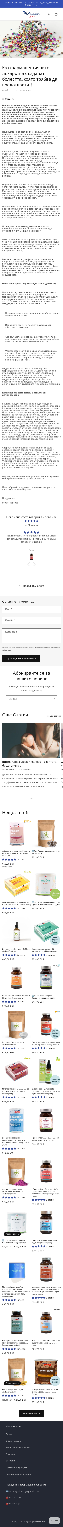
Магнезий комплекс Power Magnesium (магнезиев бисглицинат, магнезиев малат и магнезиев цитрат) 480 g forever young (16, 1291)
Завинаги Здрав (24, 1522)
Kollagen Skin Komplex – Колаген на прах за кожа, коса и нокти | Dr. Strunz (16, 853)
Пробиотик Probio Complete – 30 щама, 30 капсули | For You (45, 1139)
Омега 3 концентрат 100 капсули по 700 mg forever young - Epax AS (46, 1043)
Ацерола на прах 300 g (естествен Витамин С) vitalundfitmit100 (12, 1191)
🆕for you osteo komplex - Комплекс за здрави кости (43, 996)
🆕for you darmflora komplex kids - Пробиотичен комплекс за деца (46, 903)
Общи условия (13, 1441)
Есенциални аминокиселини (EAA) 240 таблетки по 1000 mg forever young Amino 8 (15, 1342)
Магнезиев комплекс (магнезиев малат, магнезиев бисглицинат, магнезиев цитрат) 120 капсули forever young (46, 1290)
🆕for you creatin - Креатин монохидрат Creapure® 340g (14, 1241)
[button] (6, 14)
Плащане (11, 1454)
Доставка (10, 1460)
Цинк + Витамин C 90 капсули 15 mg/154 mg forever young (45, 1241)
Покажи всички (53, 716)
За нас (9, 1434)
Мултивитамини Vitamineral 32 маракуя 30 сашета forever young (16, 903)
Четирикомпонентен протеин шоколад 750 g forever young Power (45, 1391)
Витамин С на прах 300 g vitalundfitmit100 (13, 1043)
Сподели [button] (9, 99)
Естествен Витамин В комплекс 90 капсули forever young (16, 996)
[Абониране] (54, 698)
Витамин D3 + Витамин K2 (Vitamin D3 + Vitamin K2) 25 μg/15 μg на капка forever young (46, 1091)
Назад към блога (34, 586)
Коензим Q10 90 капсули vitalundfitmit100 (12, 1390)
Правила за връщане (17, 1467)
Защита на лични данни (18, 1447)
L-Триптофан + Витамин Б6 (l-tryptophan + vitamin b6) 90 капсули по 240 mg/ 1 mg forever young (45, 1192)
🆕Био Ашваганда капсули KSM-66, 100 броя (46, 852)
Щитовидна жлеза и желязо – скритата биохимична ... (29, 763)
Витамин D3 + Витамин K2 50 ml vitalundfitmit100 (15, 950)
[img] (31, 521)
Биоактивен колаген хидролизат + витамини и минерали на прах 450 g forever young (15, 1141)
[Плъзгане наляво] (25, 798)
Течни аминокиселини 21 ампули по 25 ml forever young (44, 950)
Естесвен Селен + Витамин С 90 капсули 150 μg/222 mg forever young (46, 1342)
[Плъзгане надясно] (38, 798)
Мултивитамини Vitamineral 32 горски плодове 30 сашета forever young (15, 1091)
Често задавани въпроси (18, 1474)
